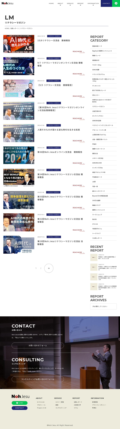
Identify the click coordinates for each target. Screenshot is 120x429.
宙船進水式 (95, 60)
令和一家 (95, 186)
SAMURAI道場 (96, 121)
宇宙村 (94, 144)
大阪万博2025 (96, 111)
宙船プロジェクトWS (99, 172)
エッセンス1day (97, 168)
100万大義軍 (96, 200)
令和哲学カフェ (97, 229)
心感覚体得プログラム (99, 135)
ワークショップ (97, 215)
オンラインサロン (97, 116)
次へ (48, 268)
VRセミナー (96, 95)
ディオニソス (96, 86)
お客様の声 (77, 405)
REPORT (80, 3)
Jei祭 (94, 182)
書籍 (57, 405)
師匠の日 (95, 153)
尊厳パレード (96, 55)
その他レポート (97, 238)
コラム (76, 408)
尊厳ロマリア (96, 205)
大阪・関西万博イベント (100, 139)
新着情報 (95, 402)
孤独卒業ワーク (97, 46)
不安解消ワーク (97, 177)
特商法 (94, 408)
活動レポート (78, 402)
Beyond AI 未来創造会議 (100, 196)
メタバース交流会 (97, 158)
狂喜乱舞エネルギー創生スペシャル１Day (103, 80)
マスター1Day (96, 65)
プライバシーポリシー (99, 405)
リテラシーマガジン (98, 106)
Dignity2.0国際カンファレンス (102, 51)
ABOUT (60, 3)
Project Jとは (41, 408)
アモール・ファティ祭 (99, 130)
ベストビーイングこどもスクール (102, 125)
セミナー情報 (60, 402)
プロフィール (41, 405)
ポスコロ (95, 224)
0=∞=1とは (40, 402)
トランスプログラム (98, 74)
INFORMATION (93, 3)
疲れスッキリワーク (98, 191)
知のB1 (94, 219)
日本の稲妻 (95, 70)
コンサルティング (61, 408)
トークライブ (96, 233)
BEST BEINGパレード (99, 90)
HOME (51, 3)
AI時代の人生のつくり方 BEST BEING (101, 101)
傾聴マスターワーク (98, 149)
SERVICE (70, 3)
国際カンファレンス (98, 210)
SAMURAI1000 (97, 163)
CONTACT (106, 3)
